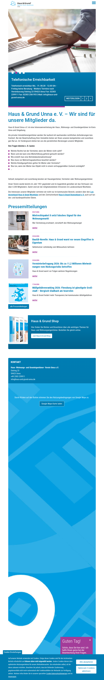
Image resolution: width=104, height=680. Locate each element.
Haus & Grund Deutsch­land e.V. (72, 195)
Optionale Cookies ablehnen (86, 669)
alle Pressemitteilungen (18, 306)
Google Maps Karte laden (51, 403)
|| (87, 98)
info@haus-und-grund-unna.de (23, 379)
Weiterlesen (73, 98)
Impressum (12, 677)
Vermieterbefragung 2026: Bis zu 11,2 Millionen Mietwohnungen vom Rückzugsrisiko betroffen (62, 265)
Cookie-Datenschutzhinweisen (56, 674)
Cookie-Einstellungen (12, 652)
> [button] (91, 98)
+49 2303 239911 (18, 376)
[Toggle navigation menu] (94, 3)
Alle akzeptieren (86, 662)
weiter (34, 228)
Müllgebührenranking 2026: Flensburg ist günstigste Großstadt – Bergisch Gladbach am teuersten (62, 289)
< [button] (83, 98)
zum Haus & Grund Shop (41, 336)
